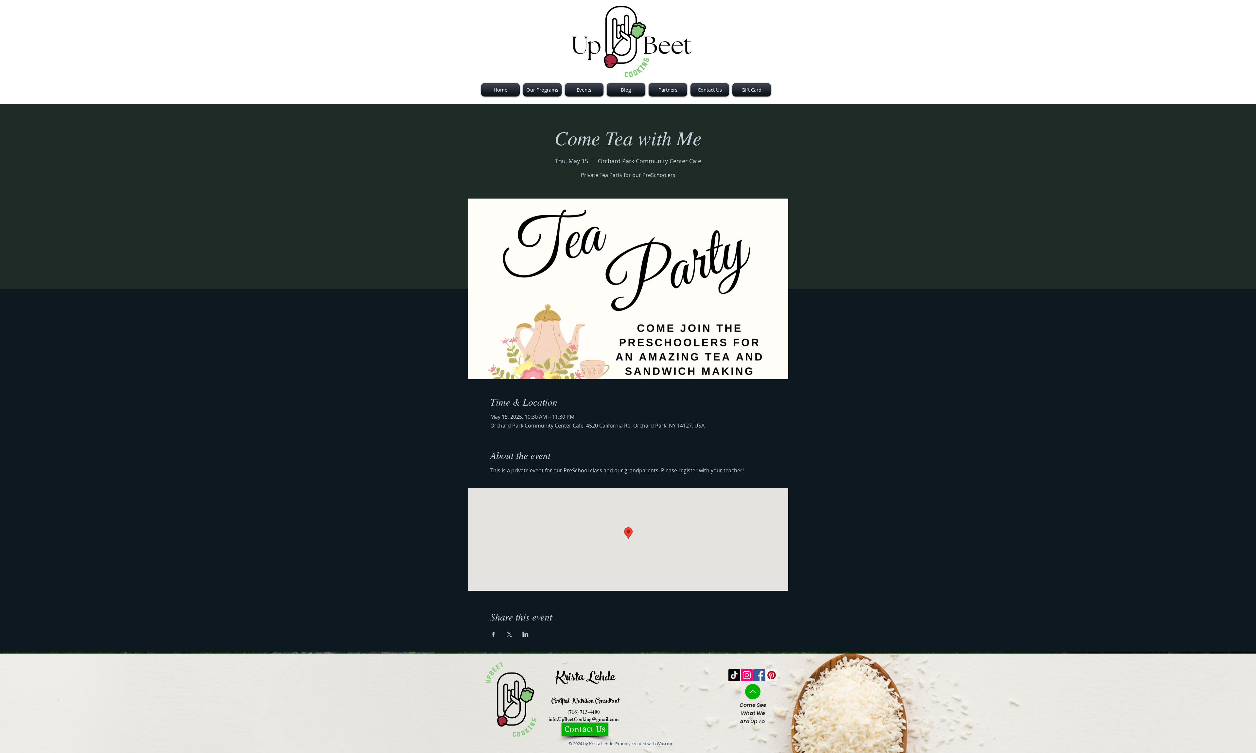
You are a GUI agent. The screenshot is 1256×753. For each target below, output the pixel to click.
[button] (668, 89)
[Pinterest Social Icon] (771, 675)
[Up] (752, 691)
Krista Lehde (585, 678)
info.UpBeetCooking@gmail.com (584, 719)
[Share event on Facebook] (493, 634)
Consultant (606, 701)
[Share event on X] (509, 634)
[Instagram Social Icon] (747, 675)
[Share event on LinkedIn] (525, 634)
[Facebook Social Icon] (759, 675)
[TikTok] (734, 675)
